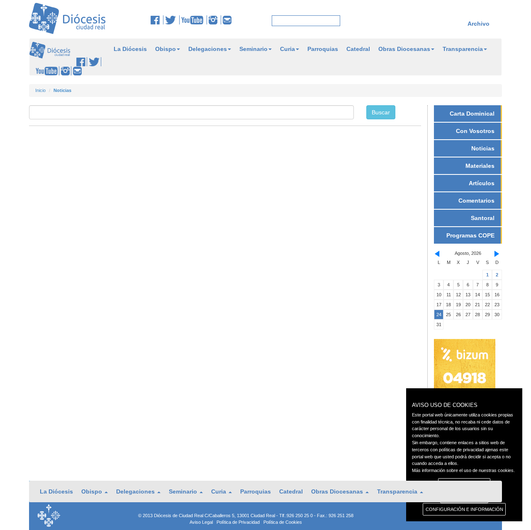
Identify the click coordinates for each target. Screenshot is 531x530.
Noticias (482, 148)
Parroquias (322, 49)
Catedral (358, 49)
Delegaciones (207, 49)
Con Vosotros (475, 131)
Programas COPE (470, 235)
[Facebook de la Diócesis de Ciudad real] (157, 19)
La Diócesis (130, 49)
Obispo (165, 49)
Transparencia (463, 49)
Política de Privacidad (238, 522)
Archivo (479, 23)
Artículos (481, 183)
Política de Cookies (282, 522)
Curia (287, 49)
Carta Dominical (472, 113)
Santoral (482, 218)
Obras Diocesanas (404, 49)
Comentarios (476, 200)
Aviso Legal (201, 522)
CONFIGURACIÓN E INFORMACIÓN (464, 509)
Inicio (40, 90)
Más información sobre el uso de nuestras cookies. (463, 470)
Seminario (253, 49)
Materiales (479, 165)
